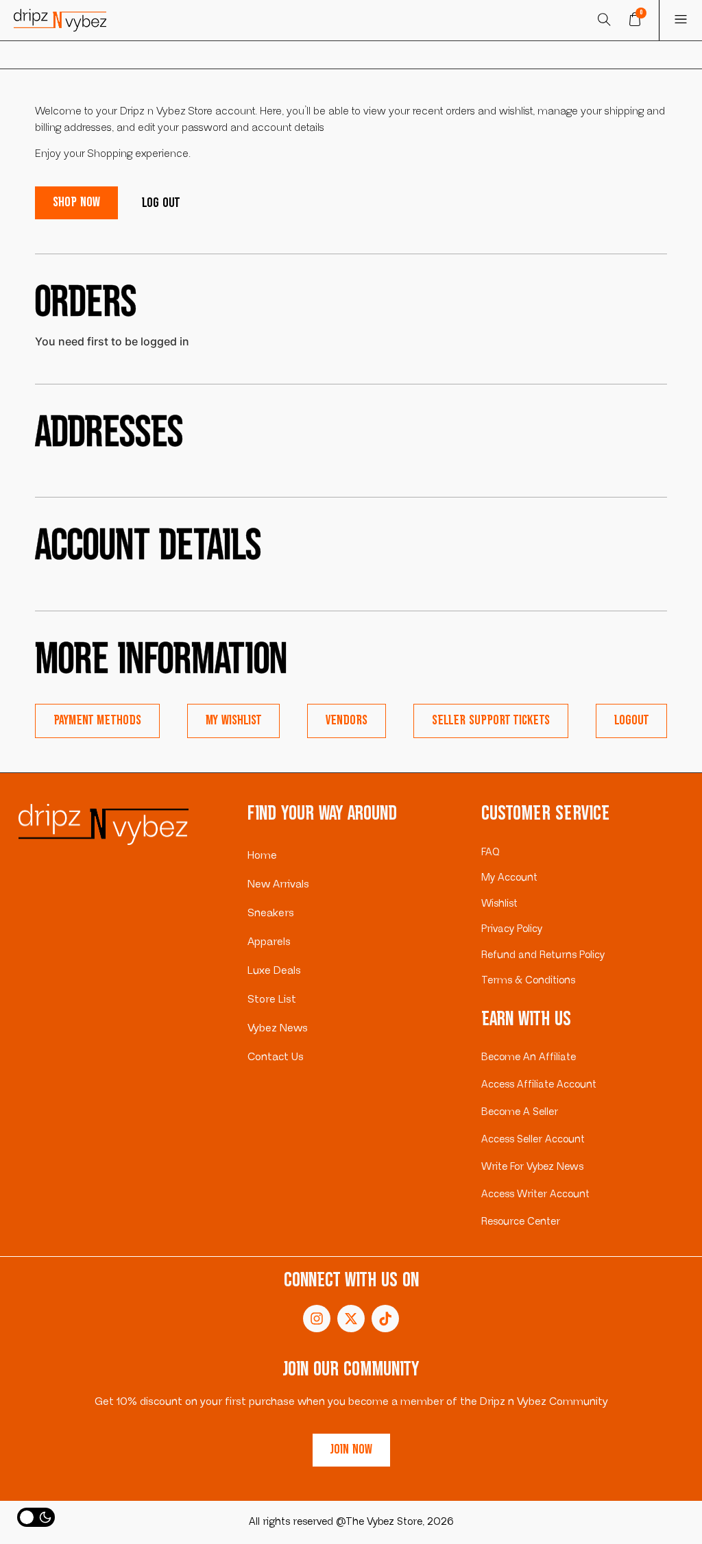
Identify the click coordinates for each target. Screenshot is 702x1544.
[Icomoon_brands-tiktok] (385, 1318)
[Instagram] (316, 1318)
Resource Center (520, 1221)
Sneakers (270, 913)
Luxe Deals (274, 970)
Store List (271, 999)
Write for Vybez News (532, 1167)
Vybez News (277, 1028)
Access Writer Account (535, 1194)
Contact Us (275, 1057)
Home (262, 855)
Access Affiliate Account (538, 1084)
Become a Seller (519, 1112)
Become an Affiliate (528, 1057)
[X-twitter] (351, 1318)
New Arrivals (278, 884)
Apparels (269, 941)
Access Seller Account (533, 1139)
